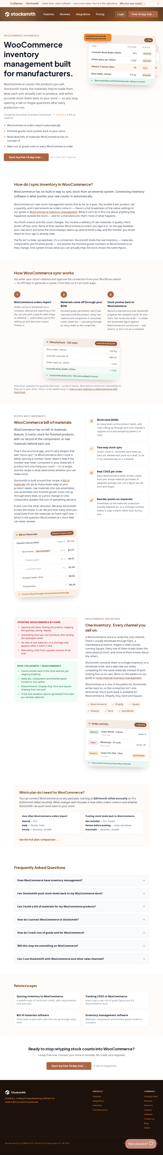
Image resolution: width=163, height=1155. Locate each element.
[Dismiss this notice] (158, 3)
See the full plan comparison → (39, 839)
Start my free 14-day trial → (26, 157)
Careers (148, 1110)
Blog (146, 1123)
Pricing (100, 14)
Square (135, 704)
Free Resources (100, 1110)
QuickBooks (128, 710)
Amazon (95, 710)
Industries (97, 1105)
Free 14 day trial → (143, 14)
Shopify (119, 704)
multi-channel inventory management (119, 678)
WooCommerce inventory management (53, 212)
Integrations (83, 14)
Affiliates (148, 1114)
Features (49, 14)
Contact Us (149, 1119)
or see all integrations (105, 1065)
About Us (148, 1105)
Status (147, 1128)
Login (120, 14)
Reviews (65, 14)
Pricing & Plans (151, 1096)
